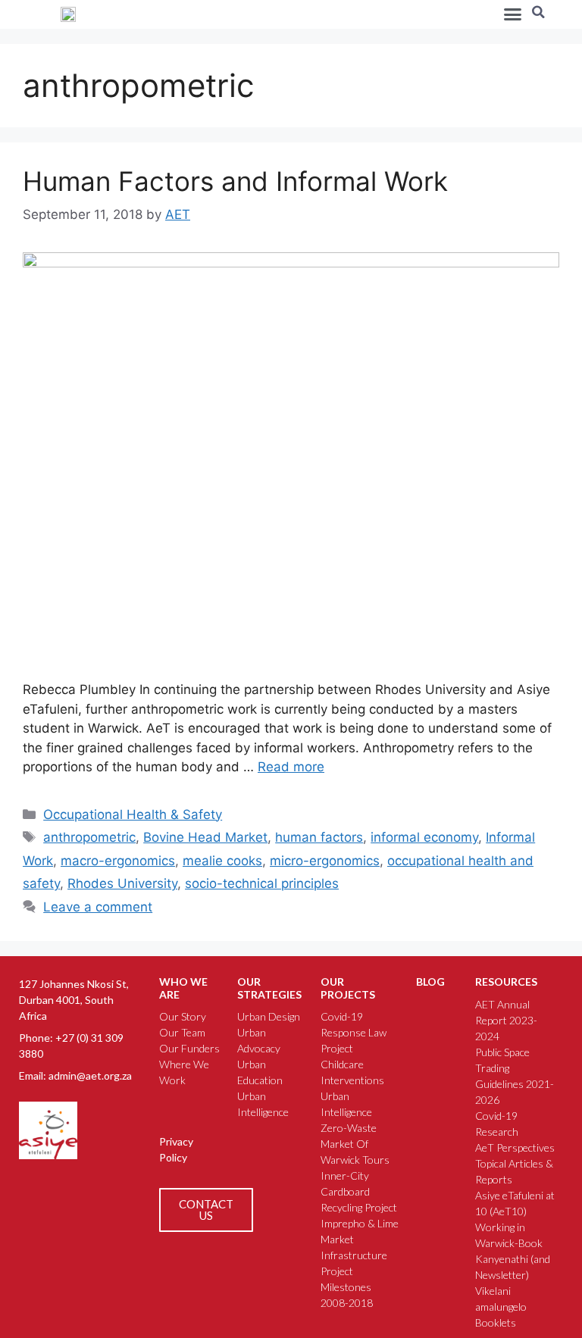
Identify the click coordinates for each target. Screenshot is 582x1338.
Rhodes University (122, 883)
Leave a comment (97, 906)
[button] (513, 14)
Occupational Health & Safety (132, 814)
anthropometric (89, 837)
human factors (319, 837)
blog (430, 981)
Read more (291, 766)
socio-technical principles (262, 883)
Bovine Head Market (205, 837)
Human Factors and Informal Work (235, 181)
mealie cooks (222, 860)
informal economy (424, 837)
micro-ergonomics (325, 860)
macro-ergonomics (118, 860)
